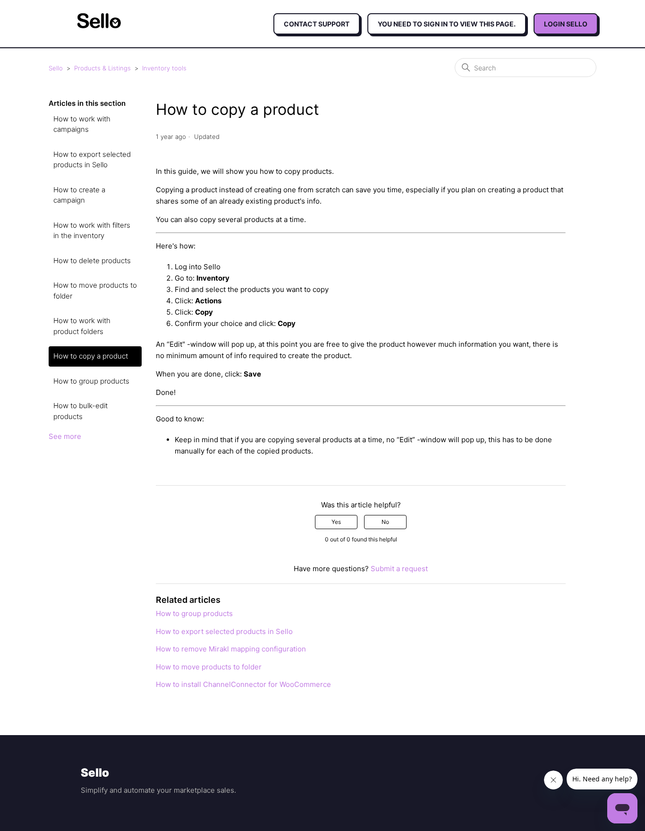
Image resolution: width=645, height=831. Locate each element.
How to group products (91, 381)
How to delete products (92, 260)
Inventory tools (164, 68)
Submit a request (399, 568)
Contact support (316, 24)
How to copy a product (90, 355)
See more (65, 436)
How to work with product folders (81, 326)
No (385, 521)
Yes (336, 521)
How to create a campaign (79, 195)
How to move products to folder (95, 290)
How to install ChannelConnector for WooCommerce (243, 684)
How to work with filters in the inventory (91, 230)
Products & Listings (102, 68)
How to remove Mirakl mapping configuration (231, 648)
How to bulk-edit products (80, 411)
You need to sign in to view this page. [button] (447, 24)
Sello (56, 68)
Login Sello (565, 24)
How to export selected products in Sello (92, 160)
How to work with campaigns (81, 124)
